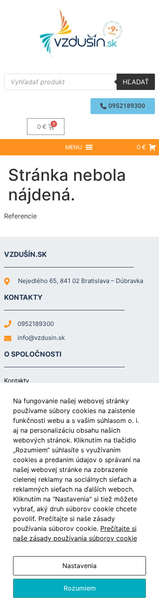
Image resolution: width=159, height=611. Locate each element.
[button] (123, 106)
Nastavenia (79, 566)
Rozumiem (80, 588)
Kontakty (16, 380)
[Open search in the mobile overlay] (79, 82)
